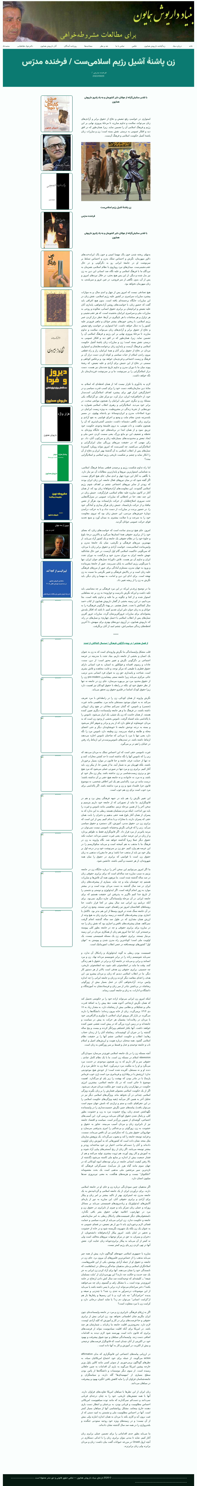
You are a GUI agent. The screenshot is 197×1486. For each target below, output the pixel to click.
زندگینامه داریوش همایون (154, 46)
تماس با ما (120, 46)
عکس (134, 46)
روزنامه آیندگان (70, 46)
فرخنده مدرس (99, 72)
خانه (191, 46)
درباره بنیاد (177, 46)
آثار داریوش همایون (48, 46)
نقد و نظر (104, 46)
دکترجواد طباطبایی (25, 46)
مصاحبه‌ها (88, 46)
